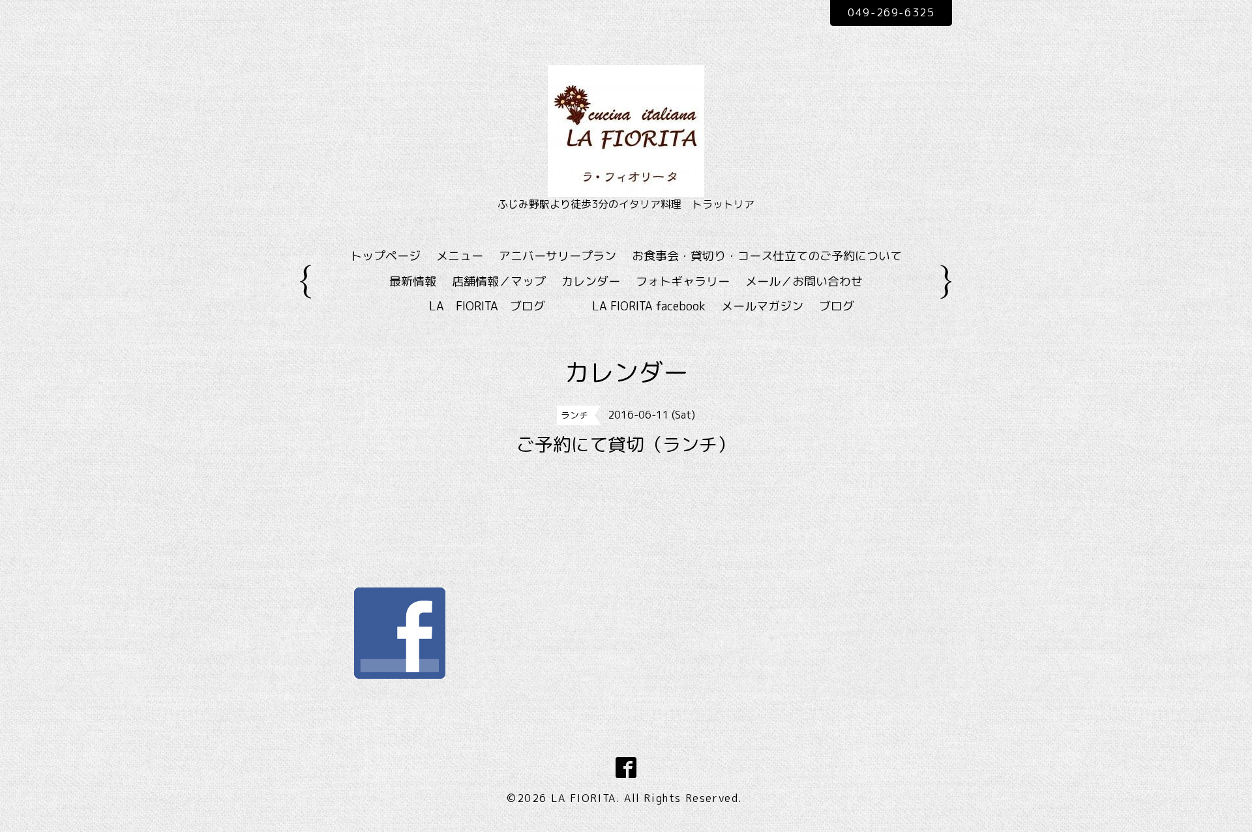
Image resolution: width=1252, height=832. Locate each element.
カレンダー (590, 281)
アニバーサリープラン (557, 256)
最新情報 (412, 281)
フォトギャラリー (683, 281)
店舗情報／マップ (499, 281)
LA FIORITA (583, 798)
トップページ (385, 256)
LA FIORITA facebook (649, 306)
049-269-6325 (891, 12)
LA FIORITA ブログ (506, 306)
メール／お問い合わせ (804, 281)
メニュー (459, 256)
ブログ (836, 306)
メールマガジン (762, 306)
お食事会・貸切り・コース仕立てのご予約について (767, 256)
